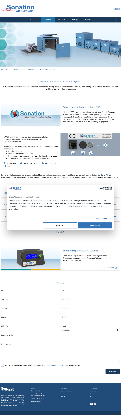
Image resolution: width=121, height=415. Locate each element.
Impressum (93, 391)
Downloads (63, 394)
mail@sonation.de (36, 401)
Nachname (66, 299)
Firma (3, 317)
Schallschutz (18, 69)
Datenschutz (93, 394)
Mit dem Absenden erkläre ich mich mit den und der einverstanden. (43, 365)
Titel (63, 290)
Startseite (33, 19)
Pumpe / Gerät (7, 335)
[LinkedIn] (95, 403)
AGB (41, 365)
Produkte (47, 19)
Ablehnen (60, 225)
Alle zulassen (94, 225)
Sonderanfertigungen (66, 391)
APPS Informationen (48, 69)
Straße (64, 317)
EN (118, 9)
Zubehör (31, 69)
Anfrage (75, 19)
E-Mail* (65, 308)
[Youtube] (91, 403)
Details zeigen (101, 218)
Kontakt (88, 19)
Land (64, 326)
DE (114, 9)
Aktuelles (61, 19)
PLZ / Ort (4, 326)
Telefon (4, 308)
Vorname (4, 299)
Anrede (4, 290)
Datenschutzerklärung (59, 365)
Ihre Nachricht (7, 344)
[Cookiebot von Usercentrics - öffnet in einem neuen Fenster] (101, 188)
